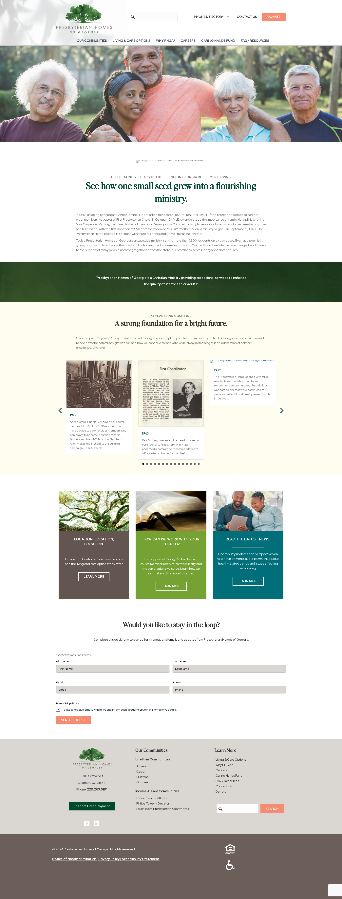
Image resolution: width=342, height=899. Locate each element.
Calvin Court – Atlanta (151, 798)
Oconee (142, 782)
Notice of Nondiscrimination (74, 859)
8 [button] (171, 464)
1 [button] (143, 464)
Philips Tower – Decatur (152, 803)
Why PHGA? (165, 41)
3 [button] (151, 464)
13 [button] (191, 464)
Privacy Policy (109, 859)
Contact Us (247, 17)
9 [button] (175, 464)
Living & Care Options (131, 41)
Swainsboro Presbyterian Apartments (162, 809)
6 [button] (163, 464)
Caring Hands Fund (218, 41)
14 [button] (195, 464)
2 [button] (147, 464)
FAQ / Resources (255, 41)
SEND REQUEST (73, 720)
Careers (188, 41)
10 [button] (179, 464)
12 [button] (187, 464)
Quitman (142, 777)
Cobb (140, 772)
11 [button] (183, 464)
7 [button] (167, 464)
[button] (228, 16)
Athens (141, 766)
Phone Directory (209, 17)
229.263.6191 (97, 789)
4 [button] (155, 464)
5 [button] (159, 464)
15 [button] (199, 464)
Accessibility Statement (141, 859)
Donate (273, 17)
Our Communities (92, 41)
